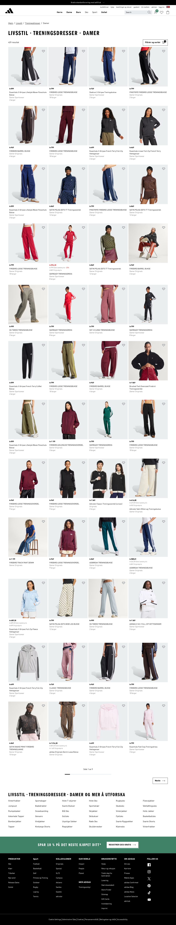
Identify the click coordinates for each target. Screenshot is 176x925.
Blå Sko (65, 811)
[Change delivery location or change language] (168, 7)
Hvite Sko (93, 801)
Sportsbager (40, 801)
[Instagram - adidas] (157, 872)
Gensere (39, 816)
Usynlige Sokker (69, 822)
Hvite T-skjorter (69, 801)
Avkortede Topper (16, 816)
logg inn (161, 7)
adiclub (154, 7)
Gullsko (65, 816)
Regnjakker (67, 827)
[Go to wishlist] (161, 12)
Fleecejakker (148, 801)
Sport (94, 12)
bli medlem (145, 7)
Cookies (80, 919)
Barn (78, 12)
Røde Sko (93, 822)
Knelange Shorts (42, 827)
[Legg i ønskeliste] (43, 51)
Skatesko (120, 806)
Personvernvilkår (91, 919)
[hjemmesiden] (9, 11)
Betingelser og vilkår (108, 919)
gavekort (136, 7)
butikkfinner (104, 7)
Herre (59, 12)
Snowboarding (41, 811)
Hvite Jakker (148, 811)
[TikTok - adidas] (157, 893)
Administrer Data (69, 919)
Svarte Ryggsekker (124, 822)
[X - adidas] (157, 879)
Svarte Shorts (149, 822)
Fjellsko (119, 816)
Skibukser (93, 816)
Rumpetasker (14, 811)
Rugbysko (120, 801)
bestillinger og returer (124, 7)
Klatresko (120, 827)
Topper (11, 827)
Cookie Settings (55, 919)
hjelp (112, 7)
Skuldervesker (95, 827)
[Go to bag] (168, 12)
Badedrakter (41, 806)
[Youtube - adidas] (157, 900)
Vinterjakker (121, 811)
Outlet (104, 12)
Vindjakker (40, 822)
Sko (86, 12)
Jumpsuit (12, 806)
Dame (69, 12)
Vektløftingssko (150, 806)
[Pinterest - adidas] (157, 886)
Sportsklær (94, 806)
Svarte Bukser (68, 806)
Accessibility (122, 919)
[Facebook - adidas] (157, 865)
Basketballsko (149, 816)
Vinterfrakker (14, 801)
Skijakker (93, 811)
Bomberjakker (14, 822)
